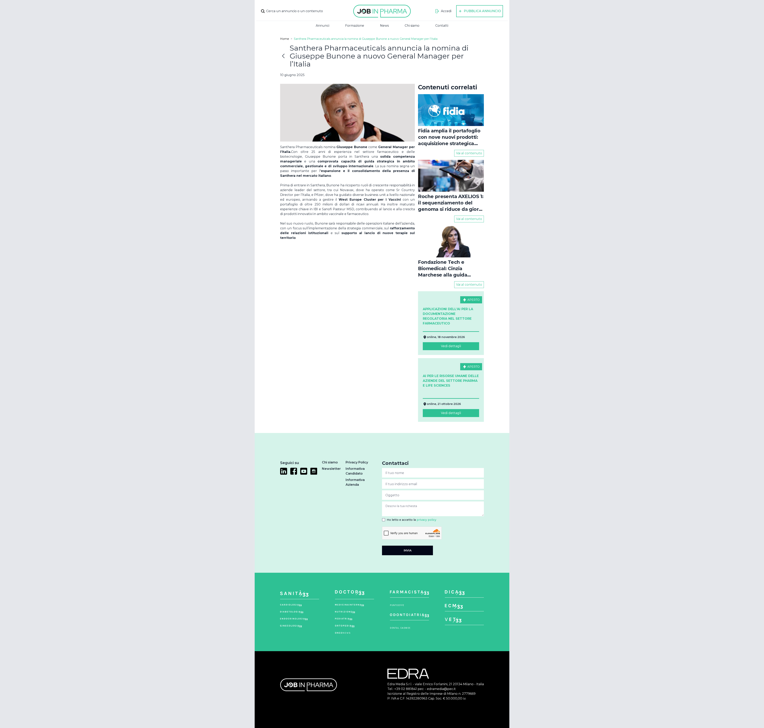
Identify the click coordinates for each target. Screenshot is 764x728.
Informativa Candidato (355, 471)
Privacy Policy (357, 462)
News (384, 25)
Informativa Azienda (355, 482)
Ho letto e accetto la (411, 520)
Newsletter (331, 469)
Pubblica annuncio (482, 11)
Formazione (354, 25)
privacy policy (426, 520)
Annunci (322, 25)
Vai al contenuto (469, 153)
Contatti (441, 25)
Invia (407, 550)
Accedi (446, 11)
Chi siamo (412, 25)
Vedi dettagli (451, 346)
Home (284, 39)
